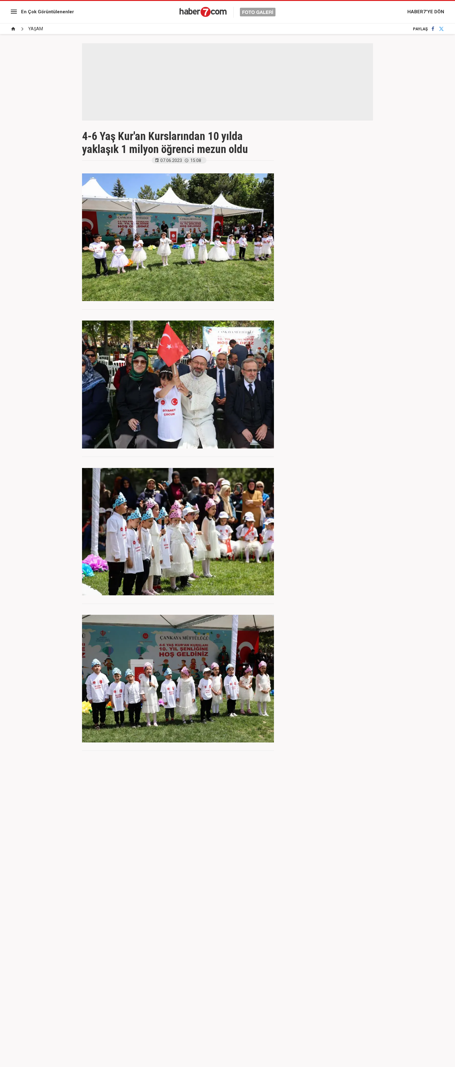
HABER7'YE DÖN (425, 12)
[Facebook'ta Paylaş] (433, 28)
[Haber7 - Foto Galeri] (227, 12)
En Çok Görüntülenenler (47, 12)
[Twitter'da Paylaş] (441, 28)
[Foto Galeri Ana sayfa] (13, 29)
